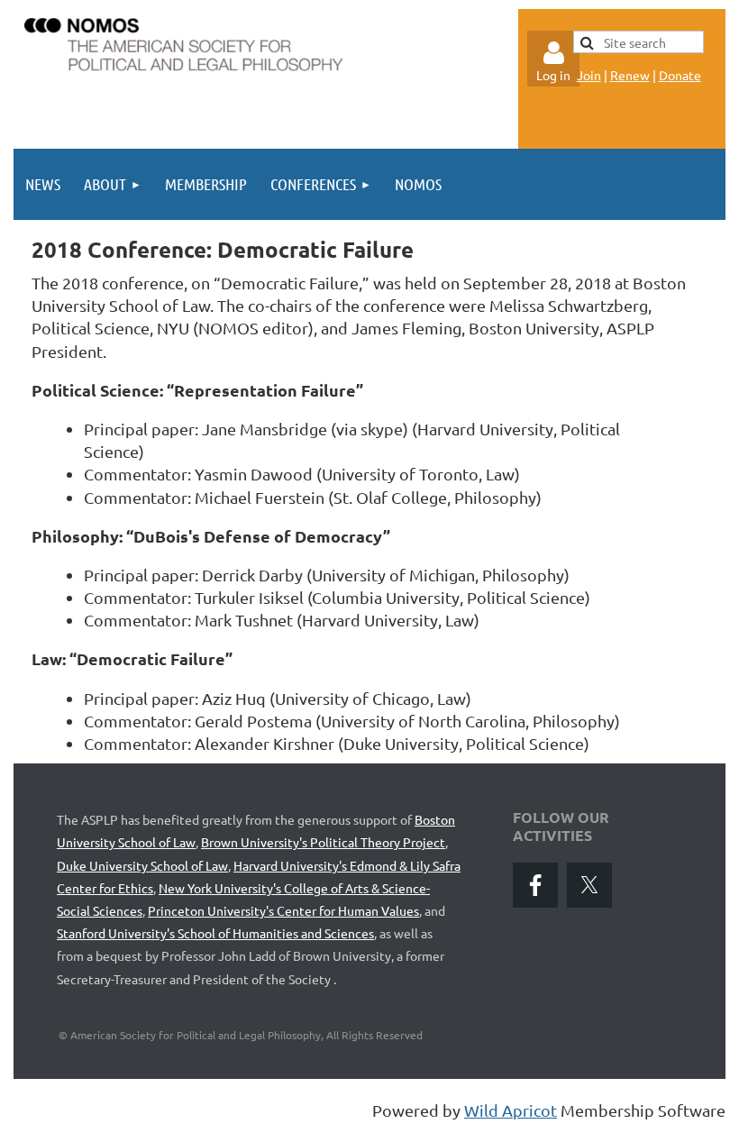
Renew (630, 75)
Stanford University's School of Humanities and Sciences (215, 933)
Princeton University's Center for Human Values (283, 910)
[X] (589, 885)
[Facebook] (535, 885)
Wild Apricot (510, 1110)
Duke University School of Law (142, 865)
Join (589, 75)
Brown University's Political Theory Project (323, 842)
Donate (680, 75)
